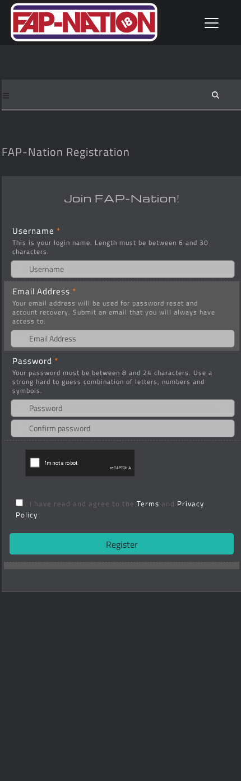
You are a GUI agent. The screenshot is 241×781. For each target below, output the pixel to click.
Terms (149, 503)
